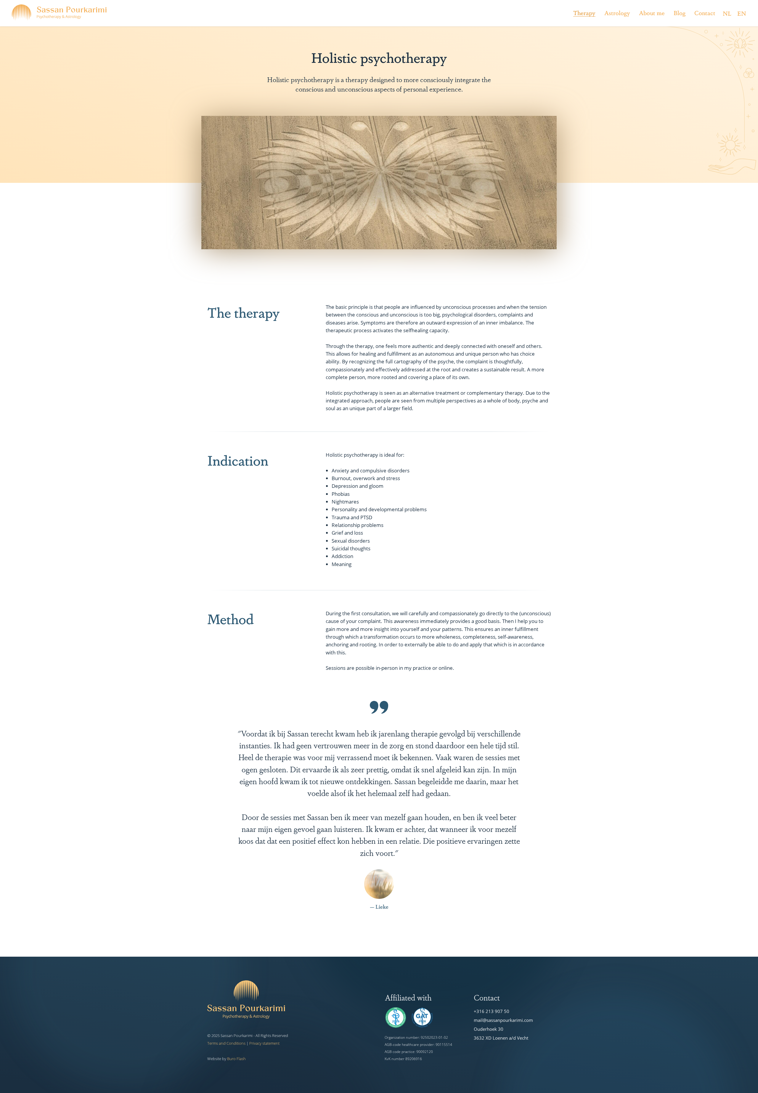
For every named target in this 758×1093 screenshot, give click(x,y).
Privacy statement (264, 1043)
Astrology (617, 13)
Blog (679, 13)
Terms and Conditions (226, 1043)
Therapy (584, 13)
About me (652, 13)
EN (741, 13)
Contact (704, 13)
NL (727, 13)
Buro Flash (236, 1058)
